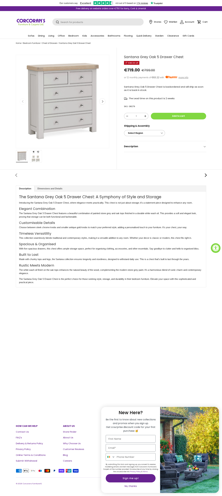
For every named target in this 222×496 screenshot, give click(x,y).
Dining (41, 35)
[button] (199, 22)
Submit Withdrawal (26, 460)
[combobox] (110, 457)
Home (18, 43)
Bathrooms (114, 35)
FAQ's (19, 437)
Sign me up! (131, 478)
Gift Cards (188, 35)
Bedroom (73, 35)
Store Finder (69, 431)
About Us (68, 437)
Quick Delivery (143, 35)
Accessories (97, 35)
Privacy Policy (23, 449)
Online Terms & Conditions (31, 455)
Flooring (128, 35)
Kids (84, 35)
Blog (65, 455)
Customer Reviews (73, 449)
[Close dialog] (215, 410)
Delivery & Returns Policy (29, 443)
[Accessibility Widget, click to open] (215, 248)
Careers (67, 460)
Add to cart (178, 116)
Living (51, 35)
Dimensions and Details (49, 188)
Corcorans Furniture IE (32, 483)
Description (25, 188)
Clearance (173, 35)
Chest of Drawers (49, 43)
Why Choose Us (72, 443)
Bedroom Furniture (31, 43)
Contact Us (22, 431)
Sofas (31, 35)
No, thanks (130, 486)
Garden (159, 35)
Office (61, 35)
